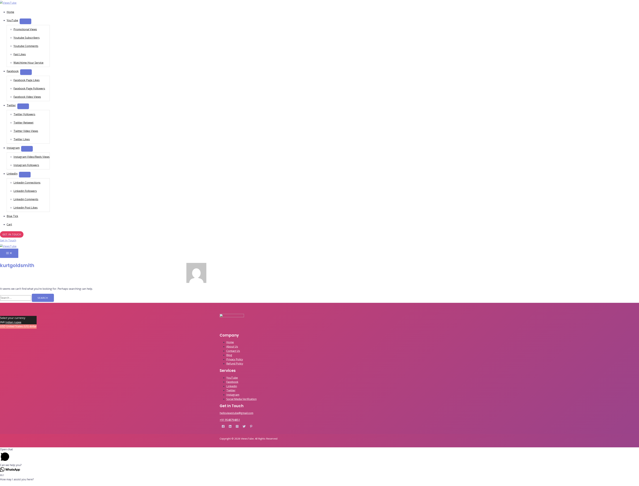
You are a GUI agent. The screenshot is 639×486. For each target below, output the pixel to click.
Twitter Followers (24, 114)
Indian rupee (13, 322)
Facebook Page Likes (26, 80)
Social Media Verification (241, 399)
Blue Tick (12, 216)
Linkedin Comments (25, 199)
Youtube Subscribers (26, 37)
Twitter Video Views (25, 131)
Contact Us (233, 351)
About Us (232, 346)
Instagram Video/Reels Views (31, 157)
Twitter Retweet (23, 122)
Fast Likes (19, 54)
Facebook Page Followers (29, 88)
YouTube (12, 20)
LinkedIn (12, 173)
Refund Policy (234, 363)
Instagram (13, 148)
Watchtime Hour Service (28, 62)
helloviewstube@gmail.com (236, 413)
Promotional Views (25, 29)
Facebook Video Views (27, 97)
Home (10, 12)
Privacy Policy (234, 359)
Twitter (11, 105)
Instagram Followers (26, 165)
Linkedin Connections (26, 182)
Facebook (13, 71)
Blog (229, 355)
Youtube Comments (25, 46)
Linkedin (231, 386)
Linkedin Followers (25, 191)
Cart (9, 224)
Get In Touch (8, 240)
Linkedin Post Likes (25, 207)
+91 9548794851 (230, 420)
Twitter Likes (21, 139)
